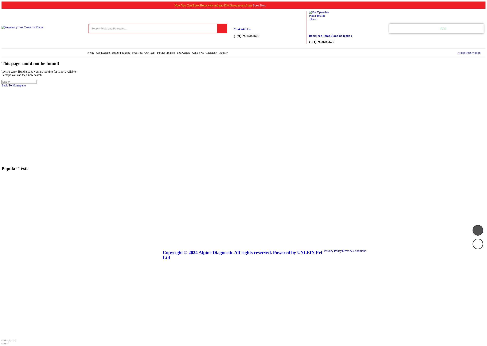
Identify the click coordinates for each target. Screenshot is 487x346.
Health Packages (121, 52)
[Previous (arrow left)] (3, 343)
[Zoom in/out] (14, 340)
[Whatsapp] (478, 244)
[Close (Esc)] (3, 340)
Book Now (253, 5)
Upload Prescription (469, 52)
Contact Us (198, 52)
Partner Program (166, 52)
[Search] (222, 28)
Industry (223, 52)
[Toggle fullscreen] (10, 340)
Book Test (137, 52)
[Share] (6, 340)
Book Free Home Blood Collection (330, 35)
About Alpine (103, 52)
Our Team (149, 52)
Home (91, 52)
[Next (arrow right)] (6, 343)
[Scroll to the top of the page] (3, 335)
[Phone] (478, 230)
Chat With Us (242, 29)
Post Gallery (183, 52)
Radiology (211, 52)
